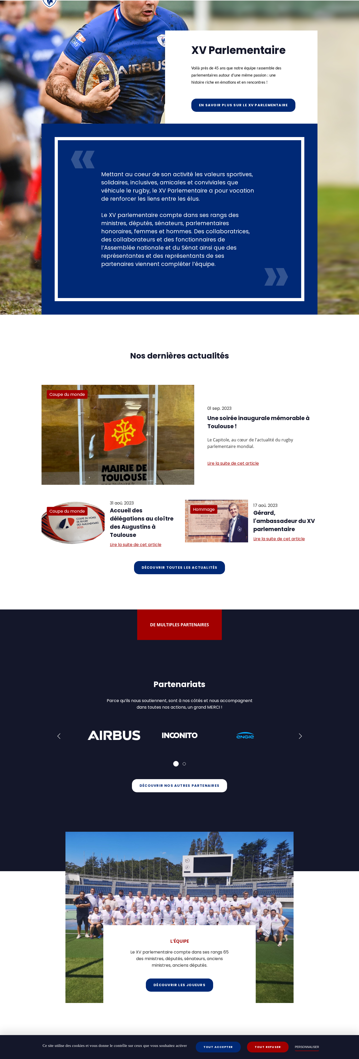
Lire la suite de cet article (233, 463)
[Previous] (59, 736)
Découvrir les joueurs (179, 984)
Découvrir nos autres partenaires (179, 785)
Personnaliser (307, 1047)
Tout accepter (218, 1047)
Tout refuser (268, 1047)
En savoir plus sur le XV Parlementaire (243, 105)
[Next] (299, 736)
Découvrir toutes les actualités (180, 567)
